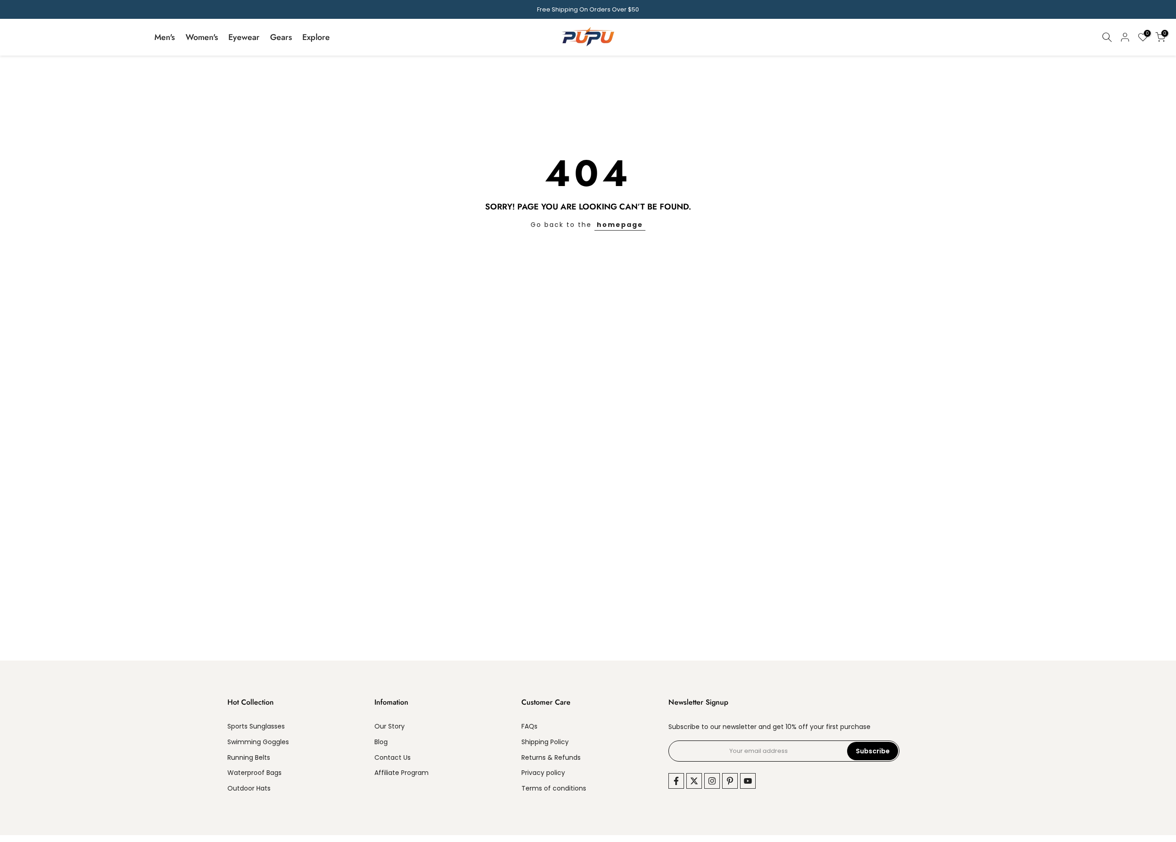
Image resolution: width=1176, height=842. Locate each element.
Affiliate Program (401, 773)
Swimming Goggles (258, 741)
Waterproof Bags (254, 773)
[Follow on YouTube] (748, 781)
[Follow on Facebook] (676, 781)
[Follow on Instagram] (712, 781)
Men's (164, 37)
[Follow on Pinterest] (730, 781)
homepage (620, 224)
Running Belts (248, 757)
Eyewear (244, 37)
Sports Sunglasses (256, 726)
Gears (281, 37)
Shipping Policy (545, 741)
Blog (381, 741)
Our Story (389, 726)
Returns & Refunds (551, 757)
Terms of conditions (553, 788)
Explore (316, 37)
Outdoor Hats (249, 788)
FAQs (529, 726)
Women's (202, 37)
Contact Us (392, 757)
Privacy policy (543, 773)
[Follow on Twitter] (694, 781)
